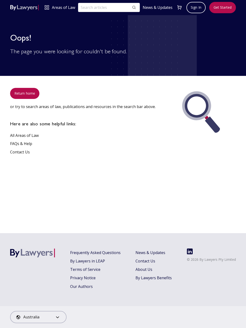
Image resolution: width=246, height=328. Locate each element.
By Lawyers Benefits (153, 277)
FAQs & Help (21, 143)
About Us (143, 269)
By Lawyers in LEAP (87, 261)
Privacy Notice (83, 277)
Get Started (223, 7)
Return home (24, 93)
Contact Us (20, 152)
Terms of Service (85, 269)
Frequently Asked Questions (95, 252)
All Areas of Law (24, 135)
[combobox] (38, 317)
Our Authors (81, 286)
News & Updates (157, 7)
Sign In (196, 7)
